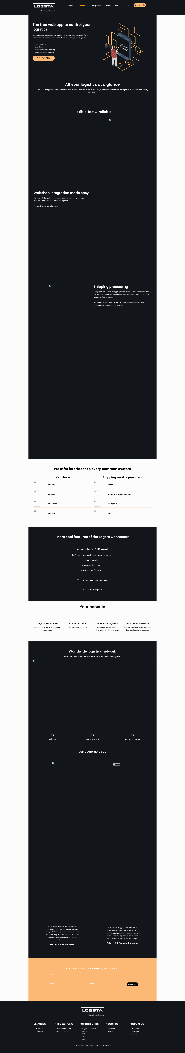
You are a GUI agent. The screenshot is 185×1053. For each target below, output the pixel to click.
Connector (83, 6)
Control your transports (91, 589)
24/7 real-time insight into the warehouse (91, 555)
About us (125, 6)
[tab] (92, 555)
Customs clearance (91, 565)
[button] (140, 5)
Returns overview (91, 560)
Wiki (116, 6)
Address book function (91, 570)
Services (71, 6)
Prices (108, 6)
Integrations (96, 6)
